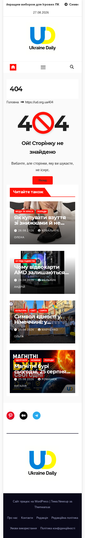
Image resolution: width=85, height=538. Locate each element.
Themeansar (42, 507)
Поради (41, 211)
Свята (43, 310)
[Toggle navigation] (43, 67)
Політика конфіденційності (57, 528)
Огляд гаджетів (25, 261)
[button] (72, 67)
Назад (43, 180)
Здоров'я (21, 360)
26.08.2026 (26, 230)
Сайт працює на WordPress (31, 501)
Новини (35, 360)
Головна (13, 102)
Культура (20, 310)
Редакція (42, 517)
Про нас (12, 517)
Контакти (27, 517)
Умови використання (23, 528)
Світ (33, 310)
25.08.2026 (26, 329)
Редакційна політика (64, 517)
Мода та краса (24, 211)
